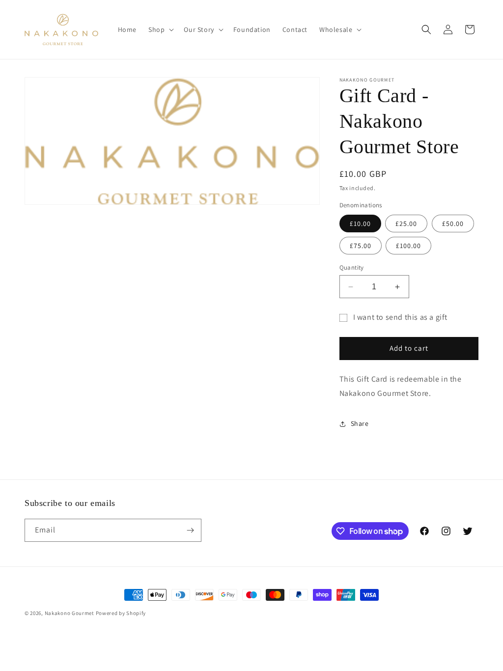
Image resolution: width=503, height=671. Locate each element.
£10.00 (360, 223)
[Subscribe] (190, 530)
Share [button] (360, 423)
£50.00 (453, 223)
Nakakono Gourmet (69, 613)
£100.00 (408, 245)
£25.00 (406, 223)
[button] (160, 29)
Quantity (351, 267)
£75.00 (360, 245)
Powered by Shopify (121, 613)
